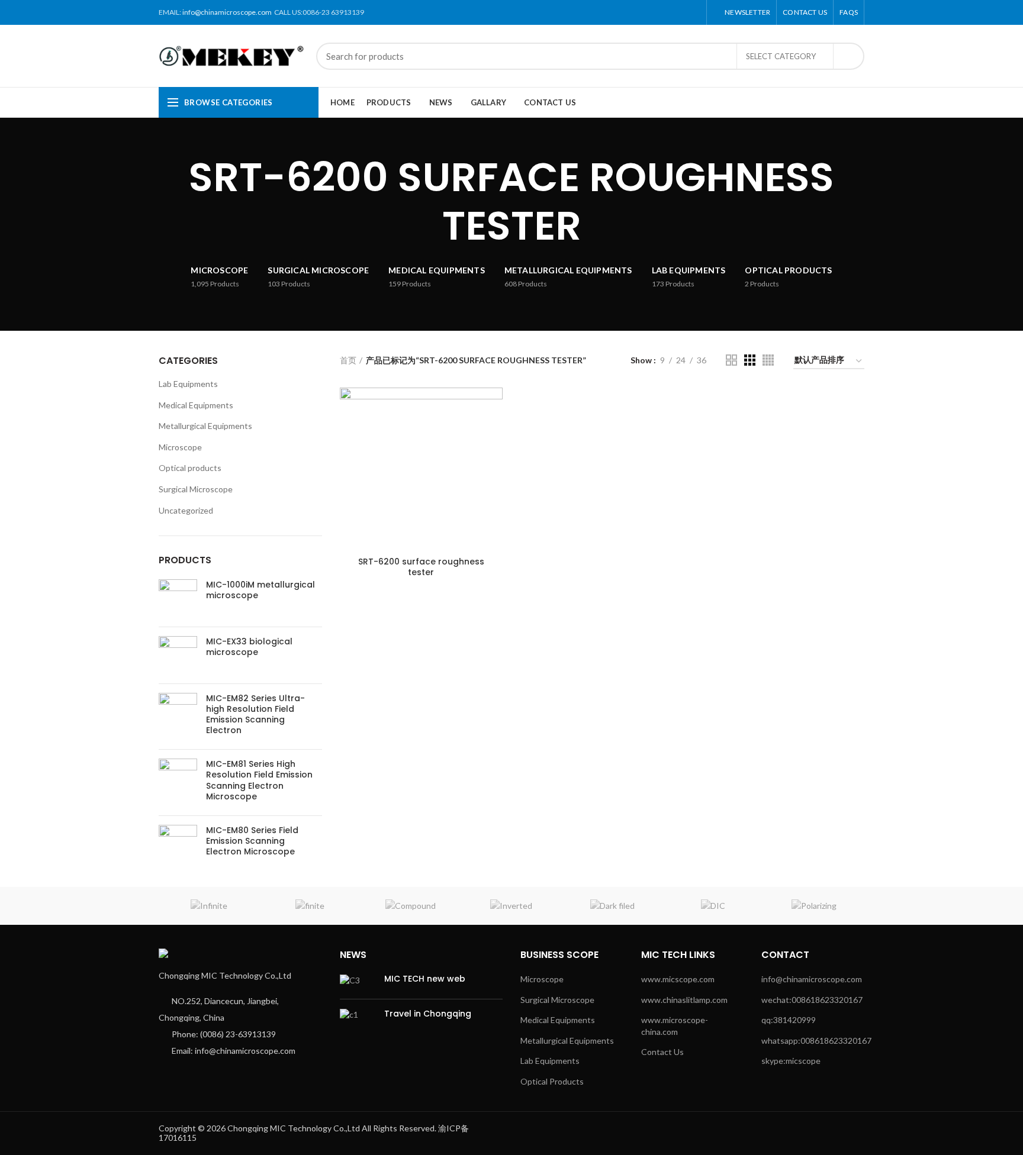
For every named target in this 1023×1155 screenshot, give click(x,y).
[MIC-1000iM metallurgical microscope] (178, 598)
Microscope (180, 447)
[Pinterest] (666, 12)
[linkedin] (680, 12)
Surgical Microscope (196, 489)
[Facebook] (639, 12)
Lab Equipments (188, 384)
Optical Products (552, 1081)
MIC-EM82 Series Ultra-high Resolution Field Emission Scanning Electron (255, 714)
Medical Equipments (196, 405)
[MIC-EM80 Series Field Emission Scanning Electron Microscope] (178, 844)
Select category (781, 56)
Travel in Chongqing (427, 1014)
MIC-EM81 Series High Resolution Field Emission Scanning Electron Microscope (259, 780)
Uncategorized (186, 510)
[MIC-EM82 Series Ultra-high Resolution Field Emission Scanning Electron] (178, 717)
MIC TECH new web (424, 979)
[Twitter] (653, 12)
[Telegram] (693, 12)
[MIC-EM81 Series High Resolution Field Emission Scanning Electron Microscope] (178, 782)
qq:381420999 (788, 1020)
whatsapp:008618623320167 (816, 1040)
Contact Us (662, 1052)
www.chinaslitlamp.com (684, 1000)
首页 (348, 360)
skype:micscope (791, 1061)
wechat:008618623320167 (812, 1000)
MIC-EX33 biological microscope (249, 646)
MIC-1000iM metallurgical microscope (260, 590)
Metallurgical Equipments (205, 426)
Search (848, 56)
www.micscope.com (678, 979)
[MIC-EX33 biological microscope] (178, 655)
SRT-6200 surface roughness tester (421, 567)
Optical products (190, 468)
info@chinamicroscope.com (227, 12)
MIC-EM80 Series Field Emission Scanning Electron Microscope (252, 841)
